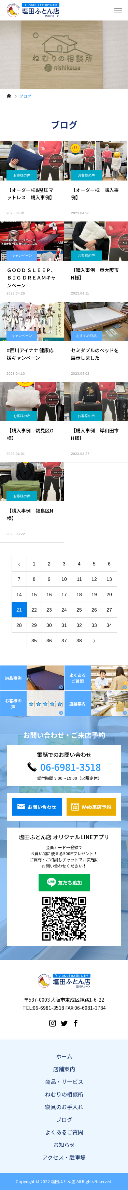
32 (79, 625)
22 (34, 610)
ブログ (64, 1119)
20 (109, 594)
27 (109, 610)
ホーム (64, 1056)
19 (94, 594)
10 (64, 579)
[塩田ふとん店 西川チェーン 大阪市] (33, 10)
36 (49, 640)
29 (34, 625)
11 (79, 579)
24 (64, 610)
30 (49, 625)
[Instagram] (52, 1023)
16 (49, 594)
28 (19, 625)
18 (79, 594)
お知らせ (64, 1145)
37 (64, 640)
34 (109, 625)
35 (34, 640)
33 (94, 625)
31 (64, 625)
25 (79, 610)
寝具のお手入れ (64, 1107)
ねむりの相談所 (64, 1094)
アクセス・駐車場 (64, 1157)
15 (34, 594)
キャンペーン (22, 255)
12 (94, 579)
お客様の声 (21, 175)
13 (109, 579)
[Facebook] (76, 1023)
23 (49, 610)
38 (79, 640)
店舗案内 (64, 1069)
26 (94, 610)
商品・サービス (64, 1081)
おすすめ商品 (86, 336)
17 (64, 594)
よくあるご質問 (64, 1132)
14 (19, 594)
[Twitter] (64, 1023)
